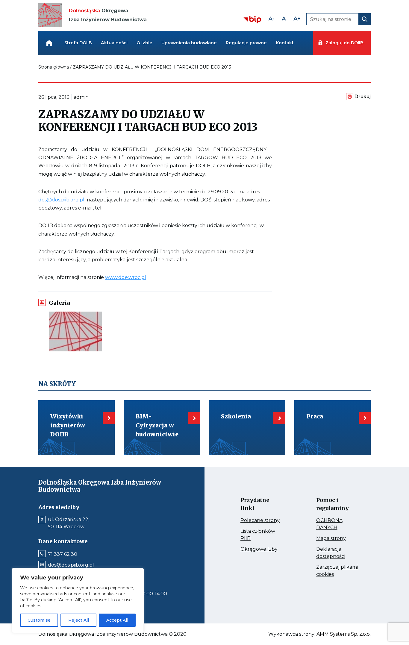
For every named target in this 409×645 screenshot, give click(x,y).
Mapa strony (337, 538)
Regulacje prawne (246, 42)
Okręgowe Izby (261, 549)
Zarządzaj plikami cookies (337, 571)
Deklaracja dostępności (337, 553)
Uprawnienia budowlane (189, 42)
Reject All (78, 620)
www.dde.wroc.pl (125, 277)
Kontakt (285, 42)
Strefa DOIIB (78, 42)
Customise (39, 620)
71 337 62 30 (62, 554)
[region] (78, 600)
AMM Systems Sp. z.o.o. (343, 634)
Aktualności (114, 42)
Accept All (117, 620)
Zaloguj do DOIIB (344, 42)
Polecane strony (261, 520)
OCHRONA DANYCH (337, 524)
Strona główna (53, 67)
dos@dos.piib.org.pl (61, 200)
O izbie (144, 42)
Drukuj (363, 96)
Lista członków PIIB (257, 535)
